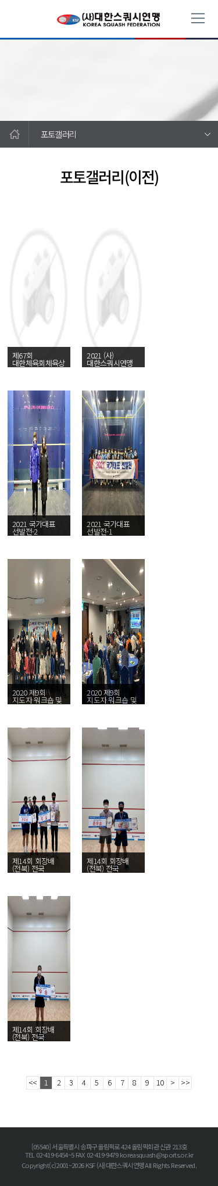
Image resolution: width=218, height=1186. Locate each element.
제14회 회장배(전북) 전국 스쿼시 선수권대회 (33, 872)
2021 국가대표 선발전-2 (33, 527)
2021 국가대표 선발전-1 (108, 527)
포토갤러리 (59, 134)
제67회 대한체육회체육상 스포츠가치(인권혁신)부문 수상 (38, 370)
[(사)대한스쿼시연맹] (109, 19)
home (14, 134)
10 (160, 1082)
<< (32, 1082)
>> (185, 1082)
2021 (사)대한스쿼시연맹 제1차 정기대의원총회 (110, 367)
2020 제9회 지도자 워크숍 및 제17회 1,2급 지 (37, 700)
